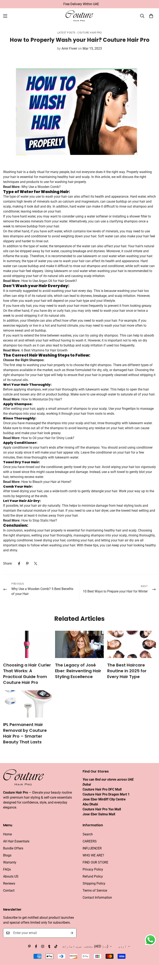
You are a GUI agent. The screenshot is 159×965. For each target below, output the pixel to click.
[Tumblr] (49, 946)
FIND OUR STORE (95, 862)
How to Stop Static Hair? (39, 520)
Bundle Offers (13, 848)
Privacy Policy (93, 869)
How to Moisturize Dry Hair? (41, 399)
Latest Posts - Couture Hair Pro (79, 32)
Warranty (9, 862)
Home (7, 834)
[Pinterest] (27, 563)
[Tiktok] (56, 946)
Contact (8, 890)
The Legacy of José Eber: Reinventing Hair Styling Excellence (78, 671)
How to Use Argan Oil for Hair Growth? (49, 281)
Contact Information (97, 897)
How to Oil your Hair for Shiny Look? (47, 438)
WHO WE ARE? (93, 855)
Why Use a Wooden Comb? (41, 187)
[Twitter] (35, 563)
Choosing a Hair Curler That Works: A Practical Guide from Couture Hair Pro (27, 673)
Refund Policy (93, 876)
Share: (7, 563)
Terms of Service (95, 890)
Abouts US (10, 876)
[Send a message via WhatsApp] (150, 939)
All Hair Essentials (16, 841)
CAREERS (90, 841)
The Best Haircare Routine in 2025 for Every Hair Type (127, 671)
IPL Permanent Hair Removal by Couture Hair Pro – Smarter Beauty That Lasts (25, 733)
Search (88, 834)
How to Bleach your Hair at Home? (46, 482)
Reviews (9, 883)
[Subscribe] (71, 933)
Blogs (7, 855)
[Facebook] (19, 563)
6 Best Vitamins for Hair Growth (44, 350)
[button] (151, 16)
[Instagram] (42, 946)
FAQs (7, 869)
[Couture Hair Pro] (80, 16)
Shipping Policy (94, 883)
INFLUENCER (92, 848)
